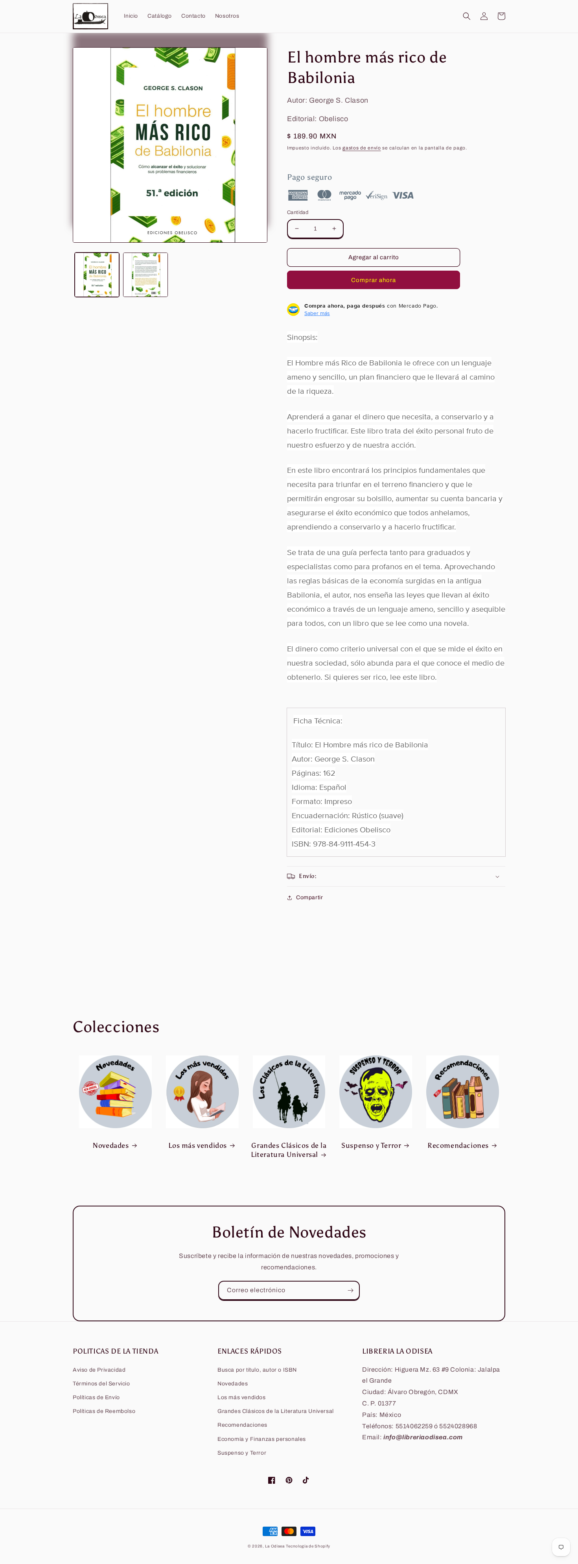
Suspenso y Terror (371, 1145)
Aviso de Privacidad (99, 1370)
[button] (466, 16)
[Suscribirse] (350, 1290)
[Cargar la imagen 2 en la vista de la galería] (145, 275)
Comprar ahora (373, 280)
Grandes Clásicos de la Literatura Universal (289, 1150)
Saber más (317, 313)
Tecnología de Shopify (308, 1546)
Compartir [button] (309, 897)
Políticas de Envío (96, 1397)
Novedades (111, 1145)
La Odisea (274, 1546)
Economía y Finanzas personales (261, 1439)
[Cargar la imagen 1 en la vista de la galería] (97, 275)
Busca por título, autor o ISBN (257, 1370)
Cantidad (297, 212)
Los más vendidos (197, 1145)
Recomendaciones (458, 1145)
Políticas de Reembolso (104, 1411)
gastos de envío (361, 148)
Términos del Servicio (101, 1384)
